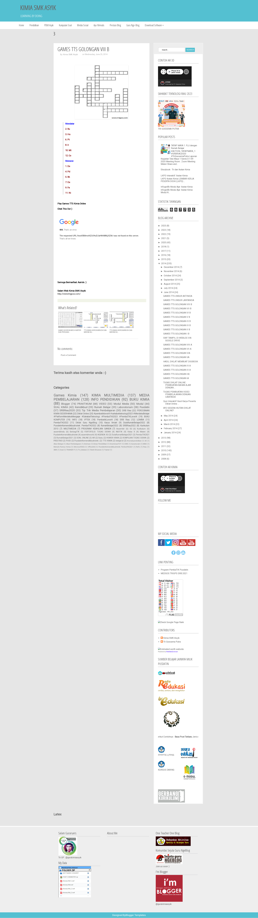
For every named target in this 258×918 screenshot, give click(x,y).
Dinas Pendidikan (100, 444)
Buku (100, 438)
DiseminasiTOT (115, 444)
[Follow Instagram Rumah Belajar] (178, 554)
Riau (145, 447)
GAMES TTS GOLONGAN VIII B (177, 304)
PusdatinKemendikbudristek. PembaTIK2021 (116, 447)
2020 (164, 242)
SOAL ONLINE (83, 438)
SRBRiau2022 (129, 425)
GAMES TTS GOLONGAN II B (176, 329)
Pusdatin (144, 407)
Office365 (91, 447)
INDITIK (119, 432)
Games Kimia (65, 395)
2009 (164, 454)
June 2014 (169, 292)
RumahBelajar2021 (65, 438)
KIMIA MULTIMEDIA (108, 395)
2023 (164, 230)
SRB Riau (125, 419)
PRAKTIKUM (84, 403)
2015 (164, 259)
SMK (55, 450)
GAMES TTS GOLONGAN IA (176, 378)
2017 (164, 251)
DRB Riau (126, 410)
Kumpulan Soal (65, 25)
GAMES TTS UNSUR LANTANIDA (178, 300)
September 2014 (172, 279)
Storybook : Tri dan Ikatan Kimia (175, 169)
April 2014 (169, 420)
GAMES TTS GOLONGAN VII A (177, 349)
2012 (164, 442)
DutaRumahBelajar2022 (134, 422)
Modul (139, 403)
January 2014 (170, 432)
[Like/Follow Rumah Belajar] (173, 554)
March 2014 (169, 424)
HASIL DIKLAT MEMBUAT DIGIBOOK (180, 361)
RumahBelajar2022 (109, 425)
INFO (74, 419)
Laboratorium (125, 407)
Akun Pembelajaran (73, 444)
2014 (164, 263)
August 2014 (170, 284)
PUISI (68, 441)
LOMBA (140, 419)
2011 (164, 446)
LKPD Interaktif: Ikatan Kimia (174, 175)
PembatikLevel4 (105, 419)
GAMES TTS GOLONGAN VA (176, 357)
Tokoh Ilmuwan (95, 450)
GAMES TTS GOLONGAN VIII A (177, 344)
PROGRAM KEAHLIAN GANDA (96, 428)
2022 (164, 234)
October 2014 (170, 275)
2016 (164, 255)
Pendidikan (34, 25)
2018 (164, 246)
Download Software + (154, 25)
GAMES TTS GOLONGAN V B (176, 317)
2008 (164, 459)
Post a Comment (68, 355)
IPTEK (87, 419)
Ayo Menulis (99, 25)
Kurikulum (141, 429)
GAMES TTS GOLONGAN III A (177, 370)
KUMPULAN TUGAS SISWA (134, 438)
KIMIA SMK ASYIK (38, 7)
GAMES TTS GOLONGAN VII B (177, 308)
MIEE (145, 444)
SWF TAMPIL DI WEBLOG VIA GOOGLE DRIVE (177, 339)
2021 (164, 238)
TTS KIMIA (107, 441)
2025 (164, 225)
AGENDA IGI (103, 435)
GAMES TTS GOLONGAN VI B (177, 312)
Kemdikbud (81, 407)
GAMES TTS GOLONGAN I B (176, 333)
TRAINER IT (70, 450)
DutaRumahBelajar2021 (122, 435)
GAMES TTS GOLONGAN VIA (176, 353)
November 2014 (172, 271)
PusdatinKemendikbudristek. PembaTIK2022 (75, 425)
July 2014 (169, 288)
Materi (143, 432)
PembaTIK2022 (61, 422)
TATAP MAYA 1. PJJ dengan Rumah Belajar (184, 146)
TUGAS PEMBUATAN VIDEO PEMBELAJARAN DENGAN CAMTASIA (177, 394)
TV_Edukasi (82, 450)
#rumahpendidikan (134, 441)
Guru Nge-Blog (132, 25)
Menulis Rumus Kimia (62, 447)
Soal (61, 450)
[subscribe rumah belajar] (183, 554)
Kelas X (131, 432)
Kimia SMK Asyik (70, 54)
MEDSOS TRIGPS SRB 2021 (174, 573)
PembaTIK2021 (142, 435)
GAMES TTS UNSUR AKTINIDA (177, 296)
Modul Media (121, 403)
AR (93, 438)
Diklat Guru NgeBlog (86, 422)
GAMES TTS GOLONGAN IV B (177, 321)
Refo (138, 447)
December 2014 (172, 267)
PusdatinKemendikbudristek (66, 435)
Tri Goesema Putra (172, 641)
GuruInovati (135, 444)
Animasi (87, 444)
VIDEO (102, 403)
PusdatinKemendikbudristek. (86, 441)
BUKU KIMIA (139, 399)
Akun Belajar (58, 444)
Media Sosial (82, 25)
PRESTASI (58, 441)
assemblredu (59, 432)
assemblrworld (87, 435)
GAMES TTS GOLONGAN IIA (176, 374)
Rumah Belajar (102, 407)
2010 (164, 450)
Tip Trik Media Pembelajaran (98, 410)
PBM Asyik (48, 25)
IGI (131, 429)
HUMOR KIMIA (112, 438)
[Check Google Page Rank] (171, 622)
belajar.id (119, 441)
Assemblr (120, 429)
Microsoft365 (79, 447)
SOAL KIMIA (61, 407)
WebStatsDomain (172, 652)
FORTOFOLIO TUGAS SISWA (98, 432)
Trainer (107, 450)
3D (146, 441)
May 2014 (169, 415)
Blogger (65, 403)
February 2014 (171, 428)
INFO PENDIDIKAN (105, 399)
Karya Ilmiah (110, 422)
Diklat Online (83, 413)
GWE (126, 444)
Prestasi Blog (115, 25)
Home (21, 25)
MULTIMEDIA (70, 428)
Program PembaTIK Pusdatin (174, 570)
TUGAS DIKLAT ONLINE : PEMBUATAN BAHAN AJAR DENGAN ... (177, 385)
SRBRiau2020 (67, 410)
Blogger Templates (136, 915)
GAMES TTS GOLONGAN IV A (177, 365)
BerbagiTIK (74, 432)
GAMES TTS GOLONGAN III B (177, 325)
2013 (164, 438)
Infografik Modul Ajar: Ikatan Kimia (177, 187)
